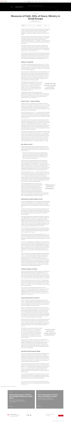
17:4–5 (22, 175)
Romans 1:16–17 (44, 64)
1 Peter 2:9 (28, 50)
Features (39, 1)
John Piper (22, 381)
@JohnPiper (26, 381)
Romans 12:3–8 (46, 58)
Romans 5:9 (30, 90)
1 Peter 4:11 (47, 221)
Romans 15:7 (32, 171)
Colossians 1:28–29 (43, 341)
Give (46, 1)
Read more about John (24, 384)
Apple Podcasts (39, 25)
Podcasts (36, 1)
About (43, 1)
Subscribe (61, 415)
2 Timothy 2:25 (30, 294)
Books (32, 1)
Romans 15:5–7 (27, 150)
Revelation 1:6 (33, 50)
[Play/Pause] (11, 7)
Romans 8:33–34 (27, 84)
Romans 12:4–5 (33, 112)
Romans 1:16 (27, 87)
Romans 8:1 (42, 104)
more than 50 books (32, 383)
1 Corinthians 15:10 (31, 329)
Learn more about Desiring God (13, 416)
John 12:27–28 (46, 174)
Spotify (46, 25)
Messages (29, 1)
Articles (25, 1)
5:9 (36, 50)
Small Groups (40, 21)
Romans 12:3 (45, 272)
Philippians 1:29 (24, 294)
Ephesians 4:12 (39, 49)
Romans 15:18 (23, 367)
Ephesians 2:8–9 (46, 292)
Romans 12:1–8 (34, 21)
